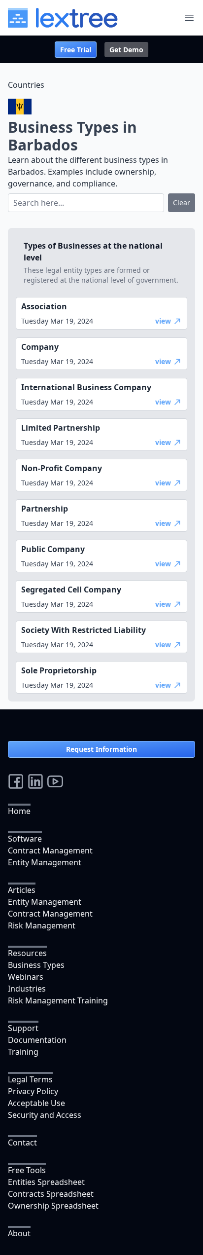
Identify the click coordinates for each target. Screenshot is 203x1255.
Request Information (101, 749)
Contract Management (50, 850)
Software (25, 838)
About (19, 1233)
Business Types (36, 965)
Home (19, 811)
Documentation (37, 1039)
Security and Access (44, 1114)
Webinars (25, 976)
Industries (27, 988)
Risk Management (41, 925)
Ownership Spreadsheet (53, 1205)
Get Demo (126, 49)
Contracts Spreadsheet (51, 1193)
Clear (181, 202)
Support (23, 1028)
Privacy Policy (33, 1091)
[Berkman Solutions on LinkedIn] (35, 781)
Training (23, 1051)
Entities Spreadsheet (46, 1182)
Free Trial (75, 49)
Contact (22, 1142)
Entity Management (44, 862)
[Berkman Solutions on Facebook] (16, 781)
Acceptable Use (36, 1103)
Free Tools (27, 1170)
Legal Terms (30, 1079)
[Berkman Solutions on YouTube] (55, 781)
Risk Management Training (58, 1000)
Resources (27, 953)
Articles (21, 890)
